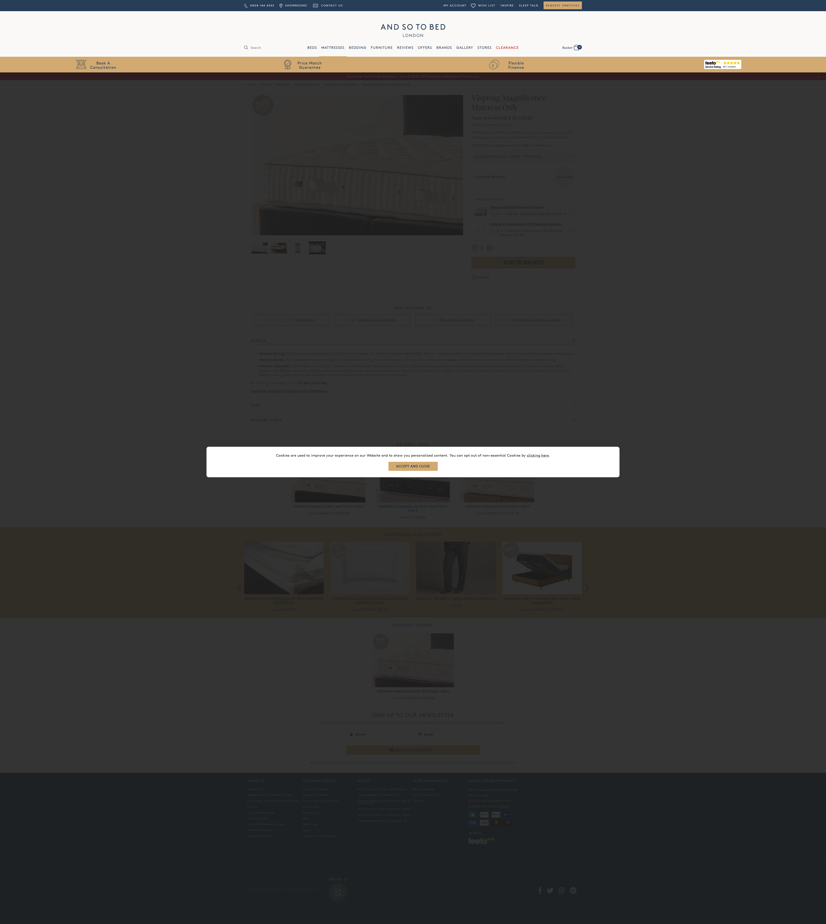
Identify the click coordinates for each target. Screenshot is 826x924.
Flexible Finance (516, 65)
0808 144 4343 (261, 5)
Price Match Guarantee (309, 65)
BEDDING (358, 48)
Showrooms (295, 5)
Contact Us (331, 5)
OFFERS (425, 48)
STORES (485, 48)
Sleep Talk (528, 5)
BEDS (312, 48)
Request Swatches (563, 5)
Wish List (486, 5)
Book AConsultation (103, 65)
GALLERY (464, 48)
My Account (455, 5)
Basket (571, 47)
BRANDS (444, 48)
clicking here (538, 455)
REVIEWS (405, 48)
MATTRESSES (333, 48)
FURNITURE (382, 48)
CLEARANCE (507, 48)
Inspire (507, 5)
